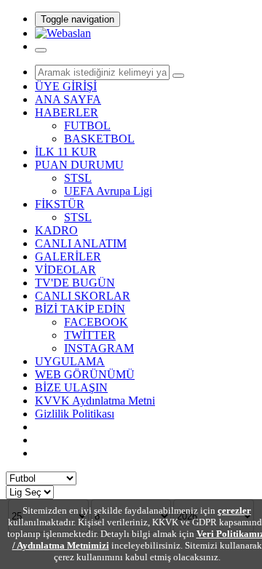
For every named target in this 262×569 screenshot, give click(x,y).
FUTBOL (87, 125)
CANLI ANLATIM (81, 243)
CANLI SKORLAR (82, 296)
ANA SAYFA (68, 99)
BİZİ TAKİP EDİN (80, 309)
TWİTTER (90, 335)
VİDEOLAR (65, 269)
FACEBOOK (96, 322)
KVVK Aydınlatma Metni (95, 400)
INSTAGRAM (99, 348)
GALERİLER (68, 256)
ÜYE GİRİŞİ (66, 86)
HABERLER (66, 112)
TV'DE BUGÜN (75, 282)
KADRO (56, 230)
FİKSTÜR (59, 204)
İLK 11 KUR (66, 152)
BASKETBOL (99, 138)
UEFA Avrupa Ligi (108, 191)
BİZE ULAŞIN (71, 387)
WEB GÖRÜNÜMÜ (85, 374)
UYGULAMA (70, 361)
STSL (78, 178)
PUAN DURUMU (79, 165)
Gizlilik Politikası (74, 413)
